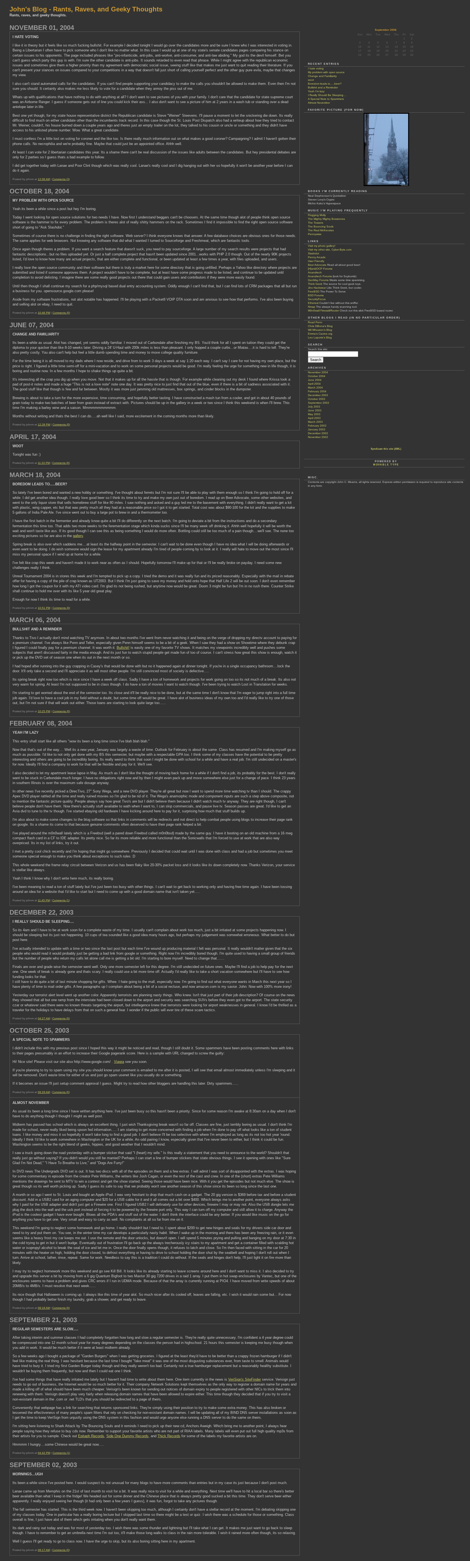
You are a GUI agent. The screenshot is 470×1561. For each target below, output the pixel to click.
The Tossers (315, 222)
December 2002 (318, 433)
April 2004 (314, 383)
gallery (78, 536)
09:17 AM (44, 1549)
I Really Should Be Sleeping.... (327, 95)
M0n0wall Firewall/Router (323, 310)
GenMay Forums (318, 280)
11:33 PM (44, 462)
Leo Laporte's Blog (320, 337)
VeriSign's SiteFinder (244, 1379)
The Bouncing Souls (320, 226)
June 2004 (314, 379)
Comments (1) (61, 900)
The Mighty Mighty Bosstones (326, 218)
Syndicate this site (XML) (386, 449)
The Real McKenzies (321, 230)
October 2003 (316, 398)
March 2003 (315, 421)
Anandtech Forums (320, 276)
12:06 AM (44, 179)
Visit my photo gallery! (321, 245)
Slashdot (313, 253)
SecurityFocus (317, 299)
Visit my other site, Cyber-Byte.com (329, 249)
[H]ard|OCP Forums (320, 268)
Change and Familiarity (322, 76)
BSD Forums (316, 295)
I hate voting (316, 68)
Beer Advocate (317, 264)
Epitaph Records (91, 1436)
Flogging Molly (317, 215)
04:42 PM (44, 1452)
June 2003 (314, 410)
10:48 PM (44, 312)
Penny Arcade (317, 257)
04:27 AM (44, 1018)
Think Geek (315, 283)
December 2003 (318, 395)
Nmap (311, 306)
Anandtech (315, 272)
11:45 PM (44, 900)
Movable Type (386, 464)
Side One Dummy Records (127, 1436)
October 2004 (316, 376)
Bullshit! (123, 648)
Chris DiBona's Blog (320, 326)
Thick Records (168, 1436)
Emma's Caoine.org (320, 333)
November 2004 (318, 372)
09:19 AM (44, 1307)
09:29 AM (44, 1092)
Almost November (319, 102)
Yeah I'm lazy (316, 91)
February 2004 (317, 391)
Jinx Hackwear (317, 287)
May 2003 (314, 414)
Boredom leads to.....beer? (325, 83)
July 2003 (314, 406)
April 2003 (314, 418)
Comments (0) (61, 312)
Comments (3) (61, 179)
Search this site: (318, 349)
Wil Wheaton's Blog (320, 329)
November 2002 (318, 437)
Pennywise (314, 234)
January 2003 (316, 429)
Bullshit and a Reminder (323, 87)
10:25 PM (44, 711)
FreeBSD (313, 291)
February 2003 (317, 425)
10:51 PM (44, 607)
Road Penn (315, 322)
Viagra (119, 1062)
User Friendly (316, 261)
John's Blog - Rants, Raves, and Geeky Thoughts (86, 9)
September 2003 (318, 402)
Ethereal (313, 302)
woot (311, 79)
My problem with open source (326, 72)
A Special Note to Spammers (326, 98)
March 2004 (315, 387)
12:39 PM (44, 424)
